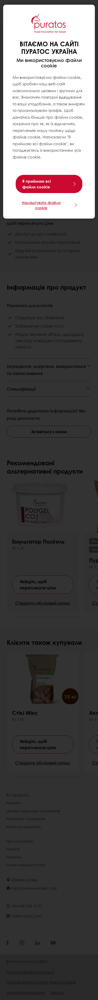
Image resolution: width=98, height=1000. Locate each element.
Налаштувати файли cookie (41, 205)
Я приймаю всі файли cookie (36, 184)
